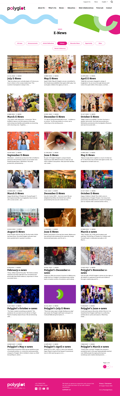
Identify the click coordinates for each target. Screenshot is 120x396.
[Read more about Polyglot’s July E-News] (60, 294)
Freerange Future (107, 390)
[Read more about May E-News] (60, 64)
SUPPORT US (66, 390)
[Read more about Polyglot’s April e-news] (60, 332)
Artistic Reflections (48, 43)
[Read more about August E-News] (23, 217)
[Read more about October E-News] (97, 102)
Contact (109, 8)
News (96, 2)
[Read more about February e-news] (23, 256)
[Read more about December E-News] (60, 102)
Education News (75, 43)
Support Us (87, 2)
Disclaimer (108, 383)
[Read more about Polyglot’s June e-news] (97, 294)
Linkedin (47, 388)
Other (100, 43)
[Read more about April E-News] (97, 64)
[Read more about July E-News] (23, 64)
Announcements (33, 43)
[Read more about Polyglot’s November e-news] (97, 256)
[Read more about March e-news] (97, 217)
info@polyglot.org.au (41, 385)
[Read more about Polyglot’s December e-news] (60, 256)
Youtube (44, 388)
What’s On (52, 8)
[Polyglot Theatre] (16, 8)
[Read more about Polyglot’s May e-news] (23, 332)
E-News (62, 43)
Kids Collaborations (86, 8)
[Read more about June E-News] (60, 141)
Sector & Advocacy (60, 48)
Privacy (101, 383)
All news (19, 43)
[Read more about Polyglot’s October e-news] (23, 294)
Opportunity (88, 43)
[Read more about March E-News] (23, 102)
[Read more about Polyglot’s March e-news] (97, 332)
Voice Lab (99, 8)
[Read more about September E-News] (23, 141)
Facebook (36, 388)
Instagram (40, 388)
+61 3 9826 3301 (40, 383)
